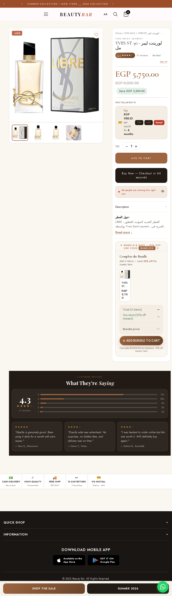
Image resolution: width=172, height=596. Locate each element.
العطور (129, 222)
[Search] (115, 14)
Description (122, 207)
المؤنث (138, 222)
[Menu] (45, 14)
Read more (122, 232)
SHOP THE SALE (44, 589)
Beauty (76, 14)
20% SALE (129, 33)
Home (118, 33)
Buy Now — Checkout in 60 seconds (141, 175)
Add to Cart (141, 158)
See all (163, 61)
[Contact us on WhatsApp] (162, 586)
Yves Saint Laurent (138, 226)
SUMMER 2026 (128, 589)
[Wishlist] (96, 34)
